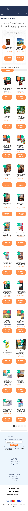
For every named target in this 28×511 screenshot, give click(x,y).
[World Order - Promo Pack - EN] (21, 81)
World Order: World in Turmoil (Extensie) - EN (7, 205)
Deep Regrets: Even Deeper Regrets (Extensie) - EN (20, 292)
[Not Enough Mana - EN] (8, 42)
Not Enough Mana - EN (8, 48)
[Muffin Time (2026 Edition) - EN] (7, 344)
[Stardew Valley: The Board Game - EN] (20, 42)
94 (22, 426)
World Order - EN (21, 204)
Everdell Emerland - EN (7, 117)
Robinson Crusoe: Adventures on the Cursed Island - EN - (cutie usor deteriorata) (20, 352)
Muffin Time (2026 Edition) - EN (7, 352)
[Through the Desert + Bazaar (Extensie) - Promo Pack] (7, 139)
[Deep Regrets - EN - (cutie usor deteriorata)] (7, 285)
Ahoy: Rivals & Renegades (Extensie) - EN (7, 234)
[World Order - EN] (21, 197)
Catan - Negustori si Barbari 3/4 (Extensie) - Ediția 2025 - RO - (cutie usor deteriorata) (7, 321)
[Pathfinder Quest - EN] (7, 168)
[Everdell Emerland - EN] (7, 110)
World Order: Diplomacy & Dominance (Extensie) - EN (21, 175)
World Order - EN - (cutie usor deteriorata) (7, 88)
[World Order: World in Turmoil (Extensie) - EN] (7, 197)
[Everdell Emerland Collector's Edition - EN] (21, 110)
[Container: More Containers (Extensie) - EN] (21, 227)
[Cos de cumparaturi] (22, 13)
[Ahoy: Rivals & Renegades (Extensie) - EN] (7, 227)
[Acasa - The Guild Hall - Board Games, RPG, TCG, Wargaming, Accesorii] (14, 9)
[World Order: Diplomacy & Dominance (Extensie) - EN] (21, 168)
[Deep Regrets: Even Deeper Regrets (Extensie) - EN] (21, 285)
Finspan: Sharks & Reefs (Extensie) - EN (7, 410)
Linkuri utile (13, 491)
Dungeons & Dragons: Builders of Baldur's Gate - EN (20, 381)
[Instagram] (17, 464)
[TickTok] (14, 464)
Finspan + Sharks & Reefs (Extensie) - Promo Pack (7, 381)
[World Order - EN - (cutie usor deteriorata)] (7, 81)
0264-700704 (14, 478)
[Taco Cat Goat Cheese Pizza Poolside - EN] (21, 403)
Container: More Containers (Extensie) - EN (21, 234)
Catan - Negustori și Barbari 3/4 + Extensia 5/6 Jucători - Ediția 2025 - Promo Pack (20, 321)
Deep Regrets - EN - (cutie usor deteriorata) (7, 292)
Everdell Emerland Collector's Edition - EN (20, 117)
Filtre (8, 70)
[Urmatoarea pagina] (25, 426)
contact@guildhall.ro (14, 480)
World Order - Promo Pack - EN (21, 88)
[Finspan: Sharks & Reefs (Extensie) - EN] (7, 403)
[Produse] (2, 14)
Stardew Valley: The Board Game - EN (19, 48)
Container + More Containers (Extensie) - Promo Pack (20, 146)
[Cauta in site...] (26, 13)
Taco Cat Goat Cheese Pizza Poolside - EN (20, 410)
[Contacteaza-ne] (19, 13)
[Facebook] (11, 464)
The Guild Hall (13, 488)
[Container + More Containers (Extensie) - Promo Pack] (21, 139)
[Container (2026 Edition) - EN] (7, 256)
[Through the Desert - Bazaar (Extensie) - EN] (21, 256)
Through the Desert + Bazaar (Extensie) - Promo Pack (7, 146)
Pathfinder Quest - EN (7, 175)
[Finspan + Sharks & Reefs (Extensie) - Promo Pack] (7, 374)
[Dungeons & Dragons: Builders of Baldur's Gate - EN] (21, 374)
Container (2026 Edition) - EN (7, 263)
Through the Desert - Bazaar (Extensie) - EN (21, 263)
